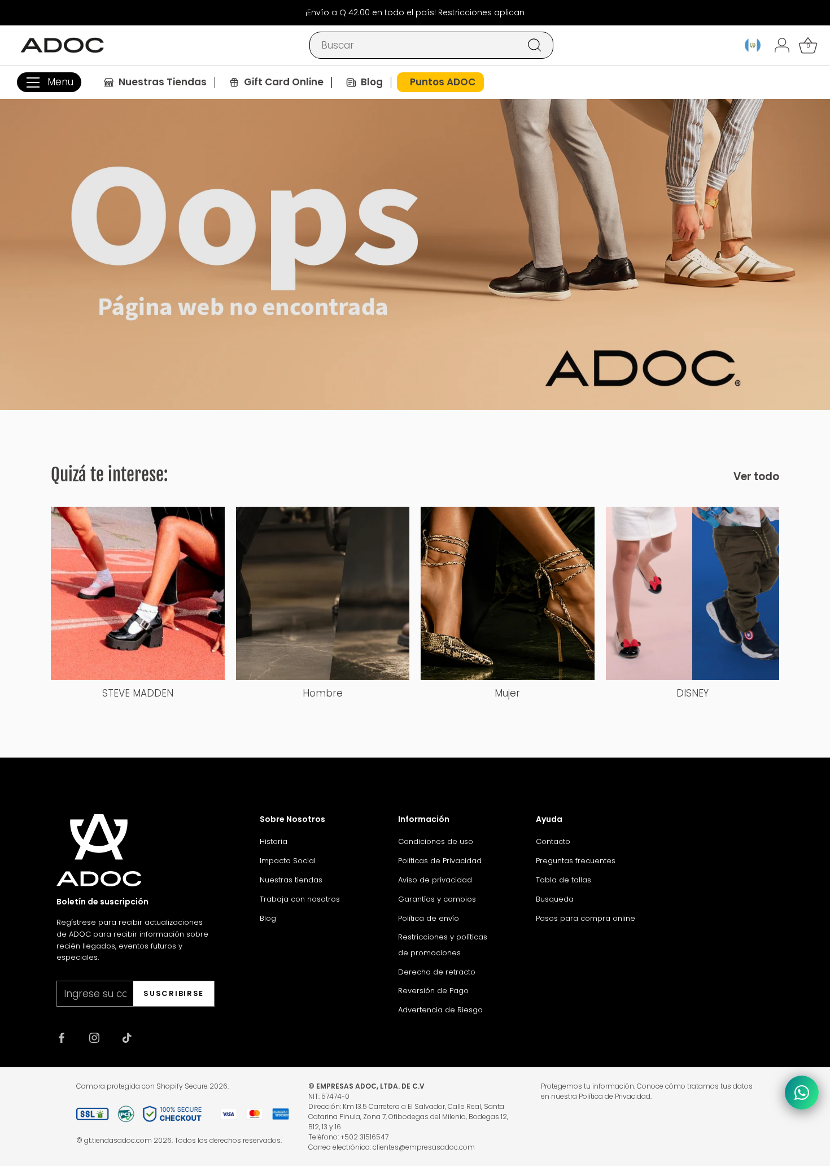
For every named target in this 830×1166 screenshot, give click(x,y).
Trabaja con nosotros (300, 899)
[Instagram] (94, 1037)
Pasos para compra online (585, 918)
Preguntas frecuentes (575, 860)
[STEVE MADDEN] (138, 594)
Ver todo (756, 476)
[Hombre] (323, 594)
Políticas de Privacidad (440, 860)
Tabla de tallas (563, 879)
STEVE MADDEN (137, 693)
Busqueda (555, 899)
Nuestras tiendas (291, 879)
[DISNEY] (693, 594)
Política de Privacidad (614, 1096)
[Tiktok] (127, 1037)
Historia (273, 841)
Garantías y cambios (437, 899)
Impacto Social (288, 860)
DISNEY (692, 693)
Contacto (553, 841)
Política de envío (428, 918)
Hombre (323, 693)
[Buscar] (534, 45)
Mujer (507, 693)
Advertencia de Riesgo (440, 1009)
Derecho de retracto (436, 972)
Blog (268, 918)
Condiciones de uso (435, 841)
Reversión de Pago (433, 990)
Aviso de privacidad (435, 879)
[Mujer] (508, 594)
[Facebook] (61, 1037)
